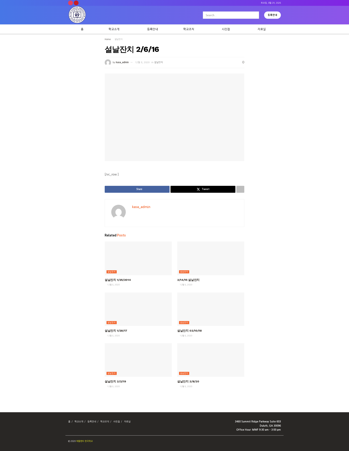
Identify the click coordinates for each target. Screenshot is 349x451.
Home (108, 39)
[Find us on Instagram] (70, 3)
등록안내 (272, 15)
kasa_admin (122, 62)
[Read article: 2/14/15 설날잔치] (210, 258)
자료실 (262, 29)
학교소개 (114, 29)
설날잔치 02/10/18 (189, 330)
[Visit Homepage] (77, 15)
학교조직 (188, 29)
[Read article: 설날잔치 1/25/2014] (138, 258)
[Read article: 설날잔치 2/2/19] (138, 360)
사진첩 (226, 29)
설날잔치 (119, 39)
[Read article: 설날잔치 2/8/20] (210, 360)
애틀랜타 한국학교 (84, 441)
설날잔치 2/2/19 (115, 381)
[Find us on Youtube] (76, 3)
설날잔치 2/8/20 (188, 381)
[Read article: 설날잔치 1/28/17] (138, 309)
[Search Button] (255, 15)
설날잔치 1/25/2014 (118, 280)
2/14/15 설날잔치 (188, 280)
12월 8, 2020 (142, 62)
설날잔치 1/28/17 (116, 330)
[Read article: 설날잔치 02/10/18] (210, 309)
